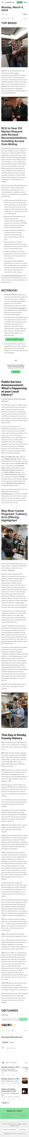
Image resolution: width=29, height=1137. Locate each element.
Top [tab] (3, 1062)
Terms (24, 1124)
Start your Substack (10, 1129)
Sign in (25, 2)
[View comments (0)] (8, 18)
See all (5, 1103)
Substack (6, 1133)
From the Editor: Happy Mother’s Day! (10, 1094)
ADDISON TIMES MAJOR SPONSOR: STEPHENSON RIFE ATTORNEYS (9, 1070)
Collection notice (14, 1125)
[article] (14, 1071)
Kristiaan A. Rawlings (13, 1096)
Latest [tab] (7, 1062)
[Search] (26, 1062)
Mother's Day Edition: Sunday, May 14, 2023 (8, 1090)
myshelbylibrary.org (7, 494)
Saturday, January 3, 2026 (10, 1067)
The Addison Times (15, 1083)
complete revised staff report (12, 276)
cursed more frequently (17, 308)
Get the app (16, 372)
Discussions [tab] (14, 1062)
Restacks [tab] (12, 1042)
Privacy (20, 1124)
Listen (25, 14)
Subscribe (19, 2)
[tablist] (8, 1042)
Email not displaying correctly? (9, 1081)
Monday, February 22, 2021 (10, 1079)
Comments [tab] (5, 1042)
